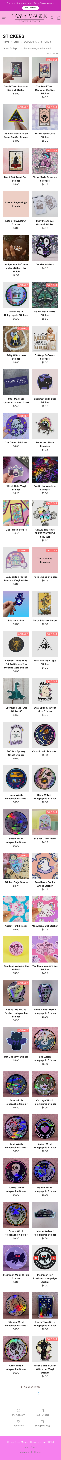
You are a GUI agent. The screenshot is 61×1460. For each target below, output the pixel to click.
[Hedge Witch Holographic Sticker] (45, 1171)
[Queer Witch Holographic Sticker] (45, 1127)
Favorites (19, 1425)
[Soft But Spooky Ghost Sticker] (16, 735)
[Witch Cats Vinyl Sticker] (16, 470)
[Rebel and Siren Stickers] (45, 426)
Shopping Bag (42, 1425)
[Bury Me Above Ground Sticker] (45, 204)
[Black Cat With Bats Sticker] (45, 382)
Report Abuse (30, 1447)
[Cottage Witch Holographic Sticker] (45, 1084)
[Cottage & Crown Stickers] (45, 339)
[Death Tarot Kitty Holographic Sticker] (45, 1305)
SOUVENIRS (30, 41)
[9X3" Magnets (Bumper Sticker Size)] (16, 382)
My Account (18, 1414)
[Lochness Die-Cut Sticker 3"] (16, 691)
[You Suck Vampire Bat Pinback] (16, 949)
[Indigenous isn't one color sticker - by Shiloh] (16, 248)
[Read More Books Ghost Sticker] (45, 866)
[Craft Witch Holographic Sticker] (16, 1349)
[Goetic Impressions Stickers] (45, 470)
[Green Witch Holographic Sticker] (16, 1215)
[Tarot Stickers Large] (45, 604)
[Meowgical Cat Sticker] (45, 909)
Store (17, 41)
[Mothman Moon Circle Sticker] (16, 1258)
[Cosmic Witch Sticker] (45, 735)
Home (6, 41)
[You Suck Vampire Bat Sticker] (45, 949)
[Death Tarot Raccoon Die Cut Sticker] (16, 70)
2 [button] (32, 1393)
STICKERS (46, 41)
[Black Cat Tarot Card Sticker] (16, 161)
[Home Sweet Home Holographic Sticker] (45, 993)
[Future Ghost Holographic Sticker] (16, 1171)
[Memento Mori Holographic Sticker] (45, 1215)
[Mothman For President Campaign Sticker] (45, 1258)
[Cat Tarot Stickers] (16, 513)
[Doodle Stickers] (45, 248)
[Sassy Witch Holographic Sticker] (16, 822)
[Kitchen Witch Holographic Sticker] (16, 1305)
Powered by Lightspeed (30, 1452)
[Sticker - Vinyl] (16, 604)
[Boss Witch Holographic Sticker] (16, 1084)
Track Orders (42, 1414)
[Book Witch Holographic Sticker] (16, 1127)
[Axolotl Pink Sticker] (16, 909)
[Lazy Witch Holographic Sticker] (16, 778)
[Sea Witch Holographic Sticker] (45, 1040)
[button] (30, 8)
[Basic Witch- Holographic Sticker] (45, 778)
